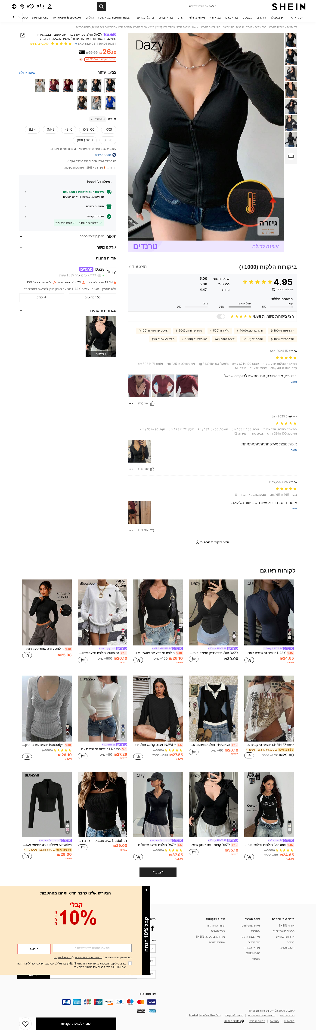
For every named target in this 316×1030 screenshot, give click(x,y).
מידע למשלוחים (251, 925)
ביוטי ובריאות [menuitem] (40, 17)
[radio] (110, 85)
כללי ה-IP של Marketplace (204, 1015)
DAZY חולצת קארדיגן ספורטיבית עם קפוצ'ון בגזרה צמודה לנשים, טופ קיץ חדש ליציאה (213, 653)
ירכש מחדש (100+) (282, 330)
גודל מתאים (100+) (282, 339)
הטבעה (274, 1021)
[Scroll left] (19, 17)
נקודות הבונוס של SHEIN (210, 936)
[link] (41, 6)
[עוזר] (152, 403)
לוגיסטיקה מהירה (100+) (153, 330)
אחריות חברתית (285, 936)
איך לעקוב (254, 942)
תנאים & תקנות (234, 1015)
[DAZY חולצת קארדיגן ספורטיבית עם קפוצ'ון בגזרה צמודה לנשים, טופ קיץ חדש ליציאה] (213, 612)
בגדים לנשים (276, 27)
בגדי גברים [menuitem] (166, 17)
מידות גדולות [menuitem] (197, 17)
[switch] (221, 316)
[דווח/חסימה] (130, 403)
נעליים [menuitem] (90, 17)
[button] (22, 6)
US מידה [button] (100, 119)
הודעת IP (289, 1021)
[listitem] (101, 336)
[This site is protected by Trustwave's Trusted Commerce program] (152, 1011)
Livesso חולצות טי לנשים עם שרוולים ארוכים (102, 749)
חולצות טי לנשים (210, 27)
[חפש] (101, 6)
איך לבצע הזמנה (250, 936)
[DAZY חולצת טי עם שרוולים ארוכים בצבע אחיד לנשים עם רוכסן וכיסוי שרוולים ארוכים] (158, 805)
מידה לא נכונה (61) (163, 339)
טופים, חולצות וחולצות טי (237, 27)
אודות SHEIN (286, 925)
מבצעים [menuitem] (247, 17)
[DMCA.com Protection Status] (141, 1011)
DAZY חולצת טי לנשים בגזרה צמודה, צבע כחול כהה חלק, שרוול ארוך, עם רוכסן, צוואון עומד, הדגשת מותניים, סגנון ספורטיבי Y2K (268, 653)
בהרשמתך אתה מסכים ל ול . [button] (92, 957)
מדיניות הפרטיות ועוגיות (261, 1015)
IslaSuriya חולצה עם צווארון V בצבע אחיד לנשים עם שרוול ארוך (46, 745)
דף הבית (292, 27)
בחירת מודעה (257, 1021)
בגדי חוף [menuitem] (215, 17)
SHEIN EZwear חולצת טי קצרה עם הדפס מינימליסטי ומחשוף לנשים (269, 745)
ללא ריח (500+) (219, 330)
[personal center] (50, 6)
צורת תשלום (218, 931)
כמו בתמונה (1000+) (194, 339)
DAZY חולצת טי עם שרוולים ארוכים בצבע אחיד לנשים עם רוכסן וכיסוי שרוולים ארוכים (157, 845)
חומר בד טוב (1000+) (250, 330)
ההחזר (256, 959)
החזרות (255, 931)
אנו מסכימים (147, 994)
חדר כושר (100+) (252, 339)
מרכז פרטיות (287, 1015)
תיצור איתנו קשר (215, 925)
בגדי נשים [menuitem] (231, 17)
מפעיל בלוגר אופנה (283, 931)
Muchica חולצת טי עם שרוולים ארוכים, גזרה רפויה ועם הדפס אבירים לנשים (102, 653)
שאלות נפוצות (217, 942)
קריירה (290, 942)
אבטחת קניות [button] (95, 216)
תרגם (294, 381)
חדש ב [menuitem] (261, 17)
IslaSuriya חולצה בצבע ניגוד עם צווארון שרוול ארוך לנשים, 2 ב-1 (213, 745)
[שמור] (25, 1023)
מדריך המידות (252, 947)
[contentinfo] (86, 1002)
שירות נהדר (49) (225, 339)
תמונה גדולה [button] (28, 72)
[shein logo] (289, 6)
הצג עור (158, 872)
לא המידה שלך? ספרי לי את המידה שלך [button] (92, 161)
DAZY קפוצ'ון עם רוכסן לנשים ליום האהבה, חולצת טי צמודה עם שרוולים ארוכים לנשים (213, 845)
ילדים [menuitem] (180, 17)
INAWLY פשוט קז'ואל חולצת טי (157, 745)
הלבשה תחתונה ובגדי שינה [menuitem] (115, 17)
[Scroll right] (13, 17)
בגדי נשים (260, 27)
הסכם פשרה (287, 947)
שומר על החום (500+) (189, 330)
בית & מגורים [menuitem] (145, 17)
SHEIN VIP (253, 953)
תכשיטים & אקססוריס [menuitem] (67, 17)
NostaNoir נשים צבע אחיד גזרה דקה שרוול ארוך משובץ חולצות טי (102, 840)
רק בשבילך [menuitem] (277, 17)
